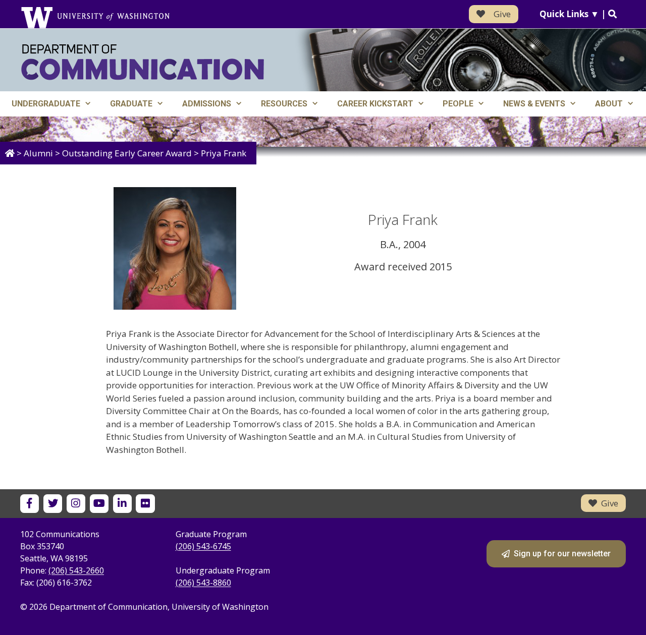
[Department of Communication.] (10, 153)
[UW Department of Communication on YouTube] (99, 503)
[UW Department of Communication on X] (52, 503)
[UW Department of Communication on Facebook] (29, 503)
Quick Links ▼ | (574, 14)
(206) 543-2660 (76, 570)
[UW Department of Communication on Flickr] (145, 503)
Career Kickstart (375, 103)
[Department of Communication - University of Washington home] (142, 62)
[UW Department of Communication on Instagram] (76, 503)
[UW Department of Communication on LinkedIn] (122, 503)
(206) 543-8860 (203, 582)
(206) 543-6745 (203, 546)
